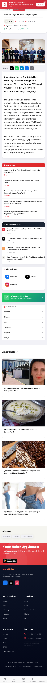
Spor (6, 322)
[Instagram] (17, 582)
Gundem (7, 312)
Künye (5, 638)
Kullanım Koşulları (25, 666)
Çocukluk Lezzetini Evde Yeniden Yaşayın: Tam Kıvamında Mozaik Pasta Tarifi (20, 192)
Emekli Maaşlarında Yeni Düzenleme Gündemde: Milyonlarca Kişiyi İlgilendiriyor (21, 213)
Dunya (6, 338)
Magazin (7, 332)
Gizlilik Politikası (10, 666)
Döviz (26, 601)
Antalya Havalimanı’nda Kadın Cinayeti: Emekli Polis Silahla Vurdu (22, 171)
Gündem (6, 601)
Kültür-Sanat (18, 9)
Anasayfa (7, 9)
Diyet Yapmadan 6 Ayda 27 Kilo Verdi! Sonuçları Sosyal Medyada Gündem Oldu (23, 202)
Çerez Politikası (8, 651)
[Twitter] (11, 582)
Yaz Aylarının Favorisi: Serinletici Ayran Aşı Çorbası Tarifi (21, 181)
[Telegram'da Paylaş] (22, 68)
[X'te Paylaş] (12, 68)
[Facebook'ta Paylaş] (27, 68)
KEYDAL (36, 643)
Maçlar (26, 614)
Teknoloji (7, 327)
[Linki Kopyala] (32, 68)
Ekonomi (7, 317)
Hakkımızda (7, 634)
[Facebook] (5, 582)
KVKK (5, 647)
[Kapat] (44, 2)
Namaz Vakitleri (30, 610)
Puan (26, 618)
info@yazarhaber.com (35, 638)
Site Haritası (37, 666)
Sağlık (5, 618)
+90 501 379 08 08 (34, 634)
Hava (26, 605)
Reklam (5, 643)
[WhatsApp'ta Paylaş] (17, 68)
